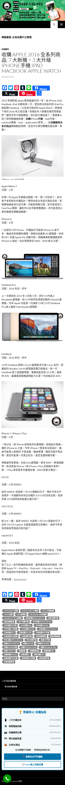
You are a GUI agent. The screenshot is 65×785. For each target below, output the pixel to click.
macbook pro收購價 (13, 618)
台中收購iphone (42, 625)
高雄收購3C (25, 654)
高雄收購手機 (44, 658)
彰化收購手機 (31, 640)
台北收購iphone (28, 629)
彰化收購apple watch (13, 640)
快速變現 (5, 49)
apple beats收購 (11, 611)
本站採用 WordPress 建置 (12, 781)
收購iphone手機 (10, 647)
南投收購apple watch (35, 618)
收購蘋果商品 (35, 651)
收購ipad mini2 (43, 644)
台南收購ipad (9, 633)
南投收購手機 (53, 618)
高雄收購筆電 (9, 662)
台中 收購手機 (23, 622)
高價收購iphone (10, 654)
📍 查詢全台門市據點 (33, 756)
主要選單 (61, 24)
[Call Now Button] (7, 778)
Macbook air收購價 (38, 614)
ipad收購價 (21, 614)
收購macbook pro (48, 647)
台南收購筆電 (41, 636)
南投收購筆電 (9, 622)
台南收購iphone (25, 633)
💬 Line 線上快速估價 (32, 764)
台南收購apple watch (48, 629)
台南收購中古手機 (42, 633)
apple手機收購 (48, 611)
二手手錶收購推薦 (9, 681)
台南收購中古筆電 (10, 636)
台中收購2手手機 (10, 625)
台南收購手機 (27, 636)
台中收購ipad (26, 625)
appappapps (20, 579)
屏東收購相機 (55, 636)
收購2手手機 (45, 640)
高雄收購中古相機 (28, 658)
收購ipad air (28, 644)
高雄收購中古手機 (10, 658)
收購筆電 (22, 651)
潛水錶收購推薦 (11, 687)
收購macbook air (28, 647)
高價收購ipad (49, 651)
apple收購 (8, 614)
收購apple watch (11, 644)
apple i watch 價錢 (30, 611)
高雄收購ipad (39, 654)
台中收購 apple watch (42, 622)
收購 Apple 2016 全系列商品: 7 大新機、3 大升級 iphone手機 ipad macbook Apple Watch (31, 62)
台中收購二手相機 (10, 629)
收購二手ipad (9, 651)
